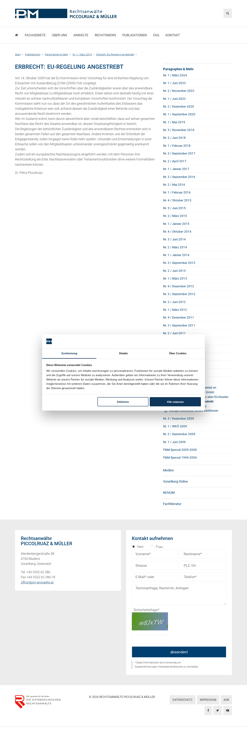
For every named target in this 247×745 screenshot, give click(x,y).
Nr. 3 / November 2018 (178, 130)
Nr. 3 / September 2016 (179, 177)
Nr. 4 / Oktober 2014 (177, 231)
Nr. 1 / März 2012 (175, 309)
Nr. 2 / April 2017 (174, 161)
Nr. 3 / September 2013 (179, 263)
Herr (140, 547)
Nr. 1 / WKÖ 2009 (175, 426)
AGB (226, 700)
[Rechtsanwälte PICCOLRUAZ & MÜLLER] (86, 13)
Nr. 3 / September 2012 (179, 294)
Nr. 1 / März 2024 (175, 75)
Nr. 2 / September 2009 (179, 434)
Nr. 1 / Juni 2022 (174, 99)
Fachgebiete (35, 35)
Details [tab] (123, 353)
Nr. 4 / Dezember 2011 (178, 317)
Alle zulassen (175, 401)
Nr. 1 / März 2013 (175, 278)
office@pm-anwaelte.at (37, 582)
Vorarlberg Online (175, 481)
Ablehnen (123, 401)
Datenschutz (183, 700)
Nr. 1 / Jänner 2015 (176, 224)
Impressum (208, 700)
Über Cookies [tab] (177, 353)
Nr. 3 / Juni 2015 (174, 208)
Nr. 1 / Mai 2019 (174, 122)
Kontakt (172, 35)
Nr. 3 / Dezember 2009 (178, 418)
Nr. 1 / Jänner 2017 (176, 169)
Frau (159, 547)
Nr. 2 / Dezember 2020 (178, 106)
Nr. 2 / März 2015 (175, 216)
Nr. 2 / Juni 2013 (174, 271)
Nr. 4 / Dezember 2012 (178, 286)
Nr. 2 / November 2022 (178, 91)
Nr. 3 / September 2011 (179, 325)
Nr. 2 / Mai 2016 (174, 184)
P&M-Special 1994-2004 (180, 457)
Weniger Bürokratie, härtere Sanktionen (193, 410)
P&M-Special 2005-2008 (180, 450)
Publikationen (134, 35)
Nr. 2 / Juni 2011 (174, 333)
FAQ (156, 35)
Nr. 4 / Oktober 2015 (177, 200)
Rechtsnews (105, 35)
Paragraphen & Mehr (178, 69)
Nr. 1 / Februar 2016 (177, 192)
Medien (168, 470)
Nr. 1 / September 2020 (179, 114)
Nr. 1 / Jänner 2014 (176, 255)
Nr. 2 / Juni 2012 (174, 302)
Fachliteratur (172, 504)
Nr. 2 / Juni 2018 (174, 138)
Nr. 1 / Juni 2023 (174, 83)
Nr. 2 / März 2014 (175, 247)
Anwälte (80, 35)
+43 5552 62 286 (38, 572)
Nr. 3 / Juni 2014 (174, 239)
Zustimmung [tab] (69, 353)
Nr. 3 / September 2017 (179, 153)
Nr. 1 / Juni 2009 (174, 442)
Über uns (59, 35)
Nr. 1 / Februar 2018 (177, 145)
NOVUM (169, 493)
